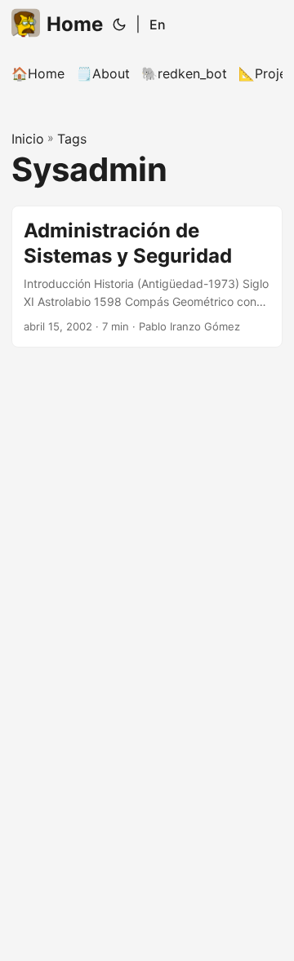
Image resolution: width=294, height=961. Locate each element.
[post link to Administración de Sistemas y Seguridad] (147, 276)
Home (75, 24)
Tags (72, 139)
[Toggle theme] (119, 24)
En (157, 24)
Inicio (27, 139)
